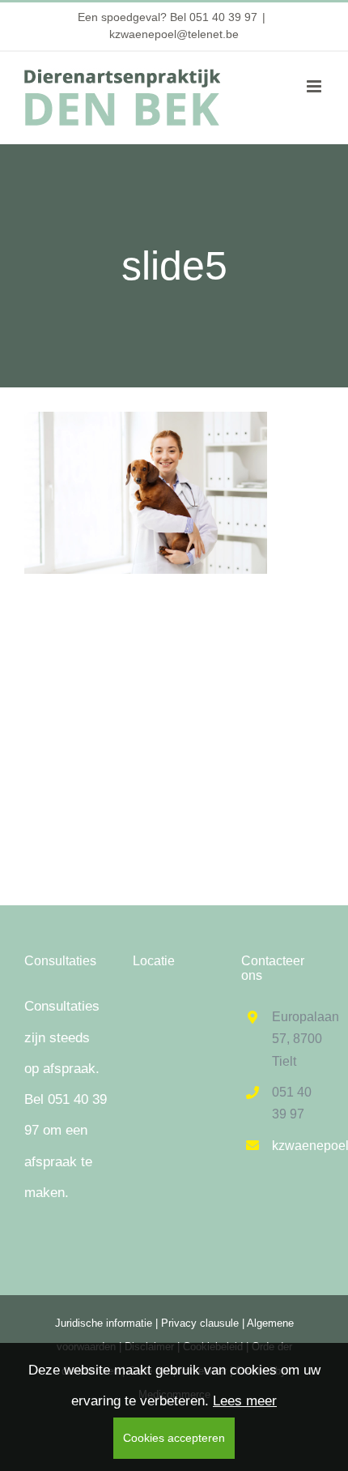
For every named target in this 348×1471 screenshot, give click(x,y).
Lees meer (245, 1401)
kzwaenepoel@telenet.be (174, 34)
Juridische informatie (103, 1323)
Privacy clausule (200, 1323)
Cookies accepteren (174, 1437)
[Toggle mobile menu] (315, 86)
